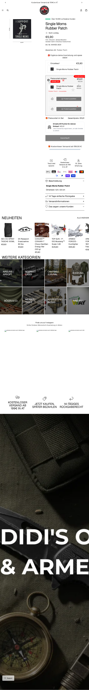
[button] (65, 98)
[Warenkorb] (86, 10)
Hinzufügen (30, 233)
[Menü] (2, 10)
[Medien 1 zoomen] (21, 29)
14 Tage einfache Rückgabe (62, 196)
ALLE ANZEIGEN (83, 218)
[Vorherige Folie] (5, 2)
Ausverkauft (64, 138)
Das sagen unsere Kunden (61, 206)
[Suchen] (7, 10)
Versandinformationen (59, 201)
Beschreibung (55, 181)
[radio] (64, 67)
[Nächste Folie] (81, 2)
